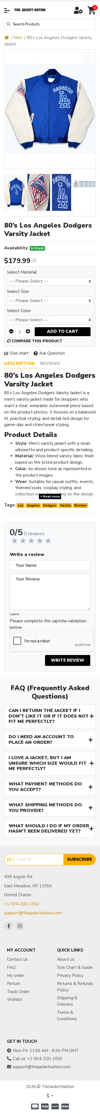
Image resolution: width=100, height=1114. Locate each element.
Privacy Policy (70, 975)
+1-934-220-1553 (21, 904)
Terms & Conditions (67, 1016)
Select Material (22, 272)
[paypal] (55, 1106)
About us (65, 959)
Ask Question (52, 353)
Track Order (18, 992)
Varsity (65, 505)
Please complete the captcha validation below (48, 624)
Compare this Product (36, 341)
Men (18, 37)
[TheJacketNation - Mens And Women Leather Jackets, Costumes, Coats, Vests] (30, 10)
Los (20, 505)
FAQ (11, 967)
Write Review (67, 660)
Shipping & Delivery (67, 1001)
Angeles (33, 505)
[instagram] (19, 926)
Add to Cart (62, 331)
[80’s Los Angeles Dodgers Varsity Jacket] (50, 109)
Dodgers (49, 505)
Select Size (18, 291)
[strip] (66, 1106)
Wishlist (14, 999)
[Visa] (45, 1106)
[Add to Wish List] (88, 57)
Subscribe (79, 859)
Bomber (80, 505)
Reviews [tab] (50, 363)
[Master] (34, 1106)
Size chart (19, 353)
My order (15, 975)
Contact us (17, 959)
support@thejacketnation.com (33, 913)
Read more (51, 496)
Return (13, 983)
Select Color (19, 311)
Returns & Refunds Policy (75, 987)
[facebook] (8, 926)
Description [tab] (19, 363)
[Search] (8, 24)
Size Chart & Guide (75, 967)
